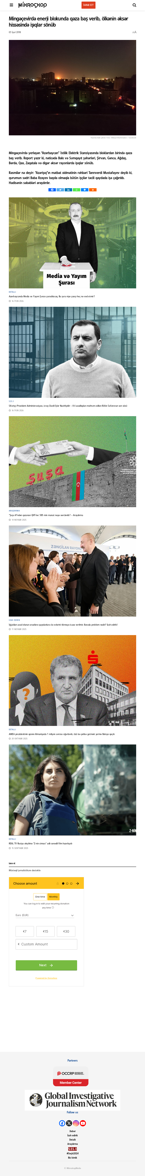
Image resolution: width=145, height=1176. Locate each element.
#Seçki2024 (73, 1153)
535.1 (11, 401)
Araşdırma (14, 511)
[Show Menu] (11, 5)
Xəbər (72, 1131)
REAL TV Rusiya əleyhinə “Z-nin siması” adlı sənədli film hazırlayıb (40, 844)
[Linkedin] (68, 189)
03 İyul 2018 (15, 32)
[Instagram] (76, 1123)
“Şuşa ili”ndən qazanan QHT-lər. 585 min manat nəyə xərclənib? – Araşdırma (46, 515)
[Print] (93, 189)
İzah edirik (14, 620)
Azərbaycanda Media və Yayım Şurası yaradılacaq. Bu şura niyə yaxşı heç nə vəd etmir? (52, 296)
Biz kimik (72, 1158)
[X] (69, 1123)
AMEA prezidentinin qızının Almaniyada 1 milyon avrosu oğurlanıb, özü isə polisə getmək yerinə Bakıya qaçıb (62, 734)
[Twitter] (60, 189)
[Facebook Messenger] (84, 189)
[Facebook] (52, 189)
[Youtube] (83, 1123)
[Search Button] (134, 5)
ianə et (88, 5)
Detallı (12, 292)
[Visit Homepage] (32, 4)
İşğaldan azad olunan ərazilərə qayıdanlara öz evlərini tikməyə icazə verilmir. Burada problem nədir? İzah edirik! (63, 625)
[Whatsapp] (76, 189)
